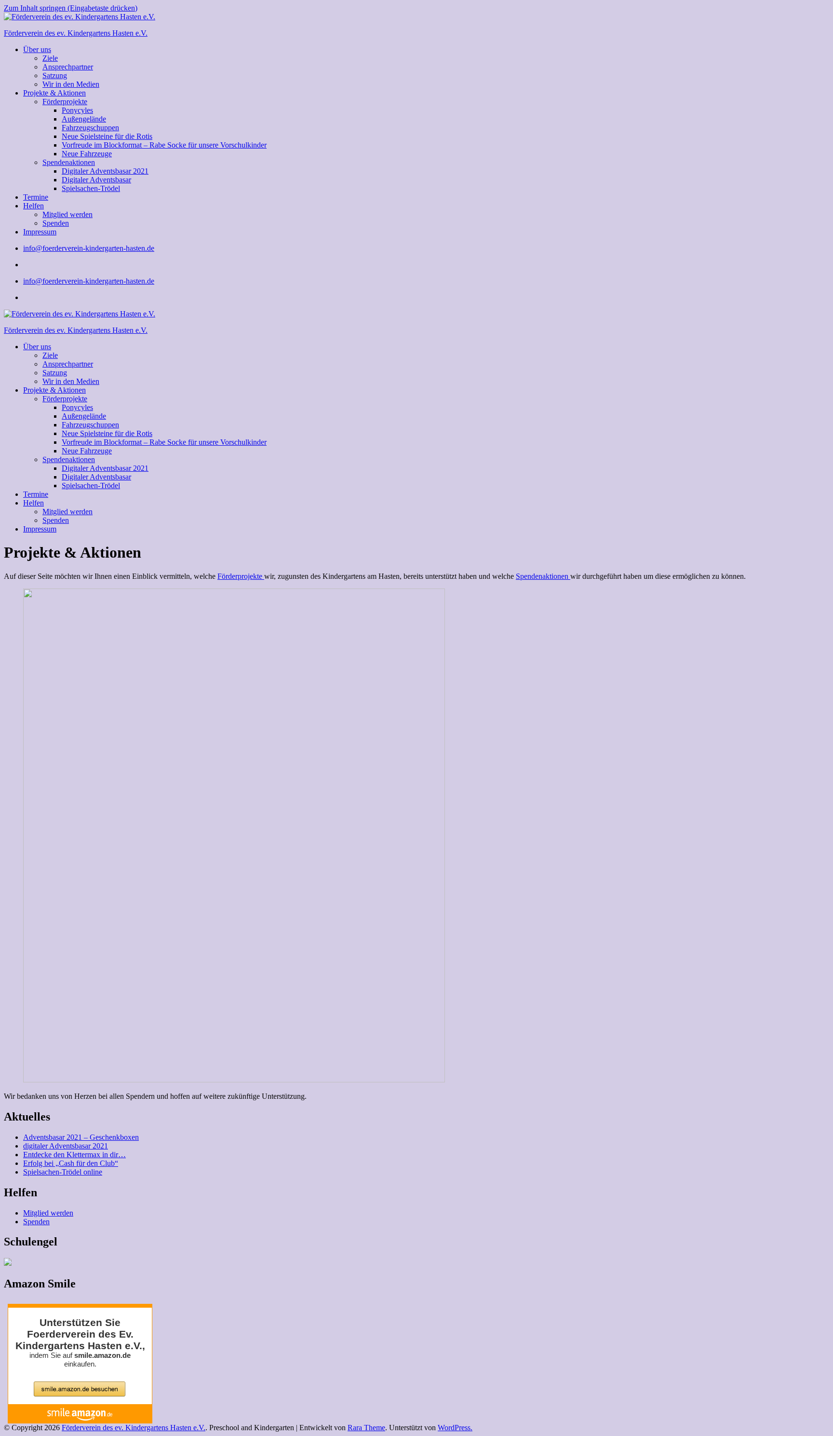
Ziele (50, 58)
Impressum (39, 232)
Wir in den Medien (70, 84)
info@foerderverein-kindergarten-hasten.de (88, 248)
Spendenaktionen (68, 162)
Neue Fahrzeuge (87, 154)
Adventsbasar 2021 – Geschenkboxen (81, 1137)
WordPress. (455, 1427)
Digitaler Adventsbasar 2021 (105, 171)
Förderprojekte (64, 101)
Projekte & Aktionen (54, 93)
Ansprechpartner (67, 67)
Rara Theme (366, 1427)
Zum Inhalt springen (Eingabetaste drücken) (70, 8)
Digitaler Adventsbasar (96, 180)
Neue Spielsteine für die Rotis (107, 136)
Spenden (55, 223)
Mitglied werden (67, 214)
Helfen (33, 206)
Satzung (54, 75)
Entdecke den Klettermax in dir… (74, 1154)
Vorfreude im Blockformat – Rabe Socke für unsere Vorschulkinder (164, 145)
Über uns (37, 49)
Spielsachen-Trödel (91, 188)
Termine (35, 197)
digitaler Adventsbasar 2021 (65, 1146)
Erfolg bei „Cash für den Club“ (70, 1163)
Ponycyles (77, 110)
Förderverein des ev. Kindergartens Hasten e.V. (76, 33)
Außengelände (84, 119)
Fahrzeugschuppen (90, 127)
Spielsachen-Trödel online (62, 1172)
